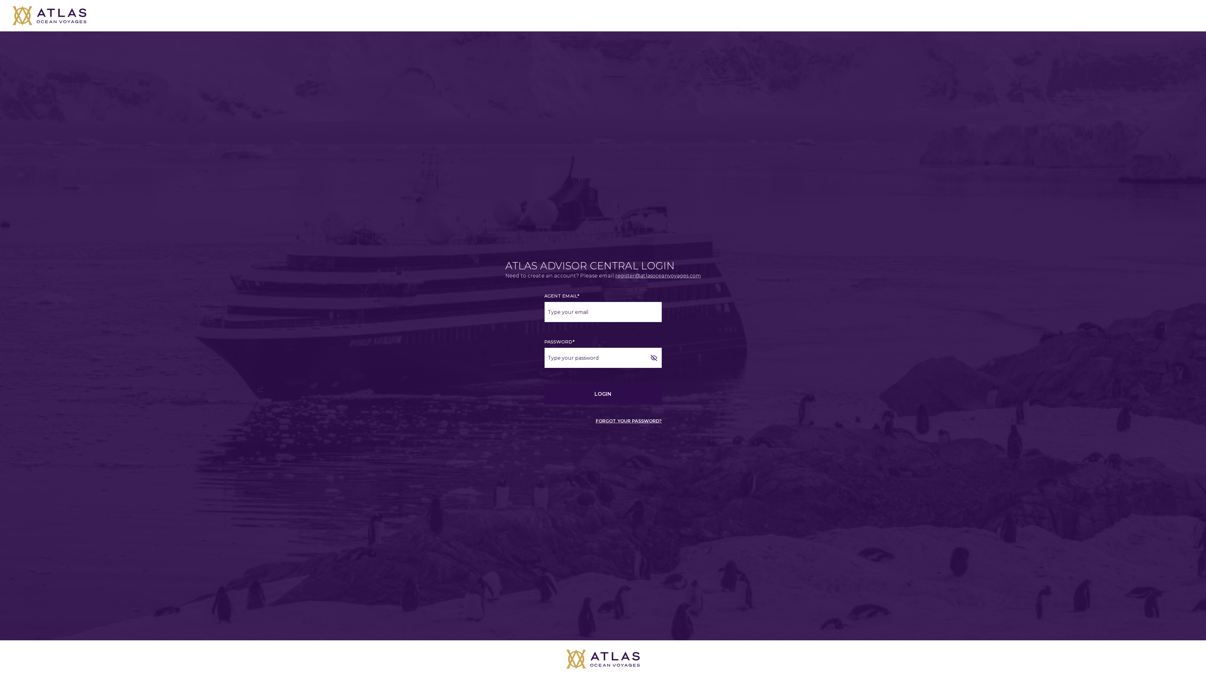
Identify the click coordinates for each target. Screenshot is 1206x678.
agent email (561, 296)
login (603, 394)
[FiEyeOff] (654, 358)
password (559, 342)
